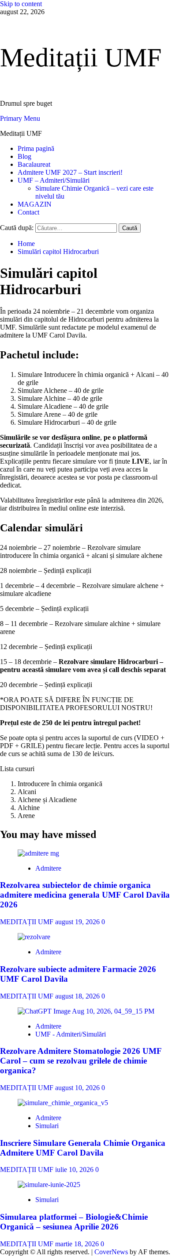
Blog (24, 156)
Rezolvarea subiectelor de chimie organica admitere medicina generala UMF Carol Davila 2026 (85, 894)
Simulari (47, 1125)
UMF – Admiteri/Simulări (54, 180)
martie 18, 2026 (78, 1244)
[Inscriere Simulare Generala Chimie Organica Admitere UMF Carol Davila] (63, 1102)
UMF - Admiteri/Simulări (70, 1034)
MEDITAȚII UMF (27, 922)
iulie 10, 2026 (75, 1169)
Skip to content (21, 4)
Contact (28, 212)
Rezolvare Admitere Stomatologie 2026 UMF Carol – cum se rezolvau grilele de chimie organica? (80, 1060)
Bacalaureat (34, 164)
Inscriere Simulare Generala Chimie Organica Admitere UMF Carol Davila (82, 1147)
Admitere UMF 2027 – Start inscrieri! (70, 172)
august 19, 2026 (78, 922)
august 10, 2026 (78, 1087)
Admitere (48, 868)
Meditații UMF (80, 57)
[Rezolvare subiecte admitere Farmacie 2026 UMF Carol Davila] (34, 937)
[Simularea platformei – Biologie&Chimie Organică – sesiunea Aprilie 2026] (49, 1184)
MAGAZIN (35, 204)
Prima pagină (36, 148)
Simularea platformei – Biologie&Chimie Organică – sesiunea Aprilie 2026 (74, 1221)
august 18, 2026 (78, 996)
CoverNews (111, 1252)
